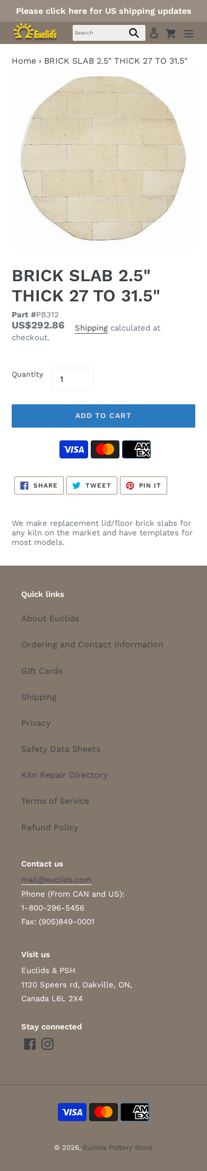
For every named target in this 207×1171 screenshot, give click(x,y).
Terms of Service (55, 801)
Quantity (27, 374)
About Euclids (50, 618)
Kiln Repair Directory (64, 775)
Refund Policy (49, 827)
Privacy (35, 723)
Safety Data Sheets (60, 749)
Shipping (91, 328)
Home (24, 61)
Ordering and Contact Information (92, 644)
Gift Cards (42, 671)
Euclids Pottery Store (118, 1147)
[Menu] (189, 33)
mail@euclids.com (56, 879)
